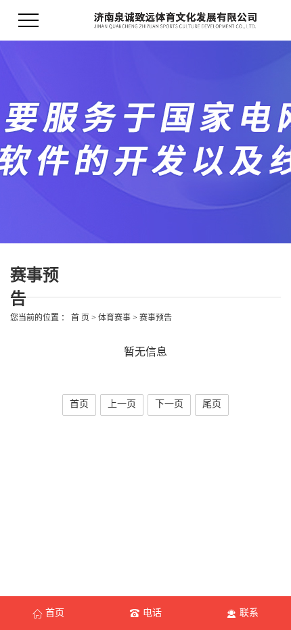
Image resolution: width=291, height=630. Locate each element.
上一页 (122, 404)
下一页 (169, 404)
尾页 (211, 404)
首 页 (80, 317)
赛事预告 (155, 317)
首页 (79, 404)
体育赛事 (114, 317)
